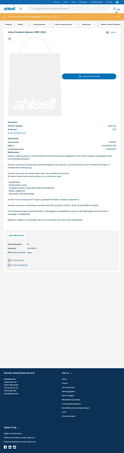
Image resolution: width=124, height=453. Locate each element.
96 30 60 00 (12, 388)
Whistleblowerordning (71, 400)
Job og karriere (68, 387)
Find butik (109, 2)
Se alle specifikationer (17, 133)
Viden (73, 2)
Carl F (64, 412)
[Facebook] (5, 448)
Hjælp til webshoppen (13, 433)
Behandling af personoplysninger (75, 408)
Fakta (64, 379)
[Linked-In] (9, 448)
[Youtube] (14, 448)
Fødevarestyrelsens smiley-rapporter (19, 438)
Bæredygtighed (68, 391)
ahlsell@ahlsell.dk (11, 394)
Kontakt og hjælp (96, 2)
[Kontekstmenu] (117, 2)
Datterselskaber (69, 416)
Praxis (66, 2)
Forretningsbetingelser (71, 404)
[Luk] (117, 17)
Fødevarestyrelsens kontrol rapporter (20, 442)
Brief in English (68, 396)
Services (57, 2)
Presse (65, 383)
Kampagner (83, 2)
